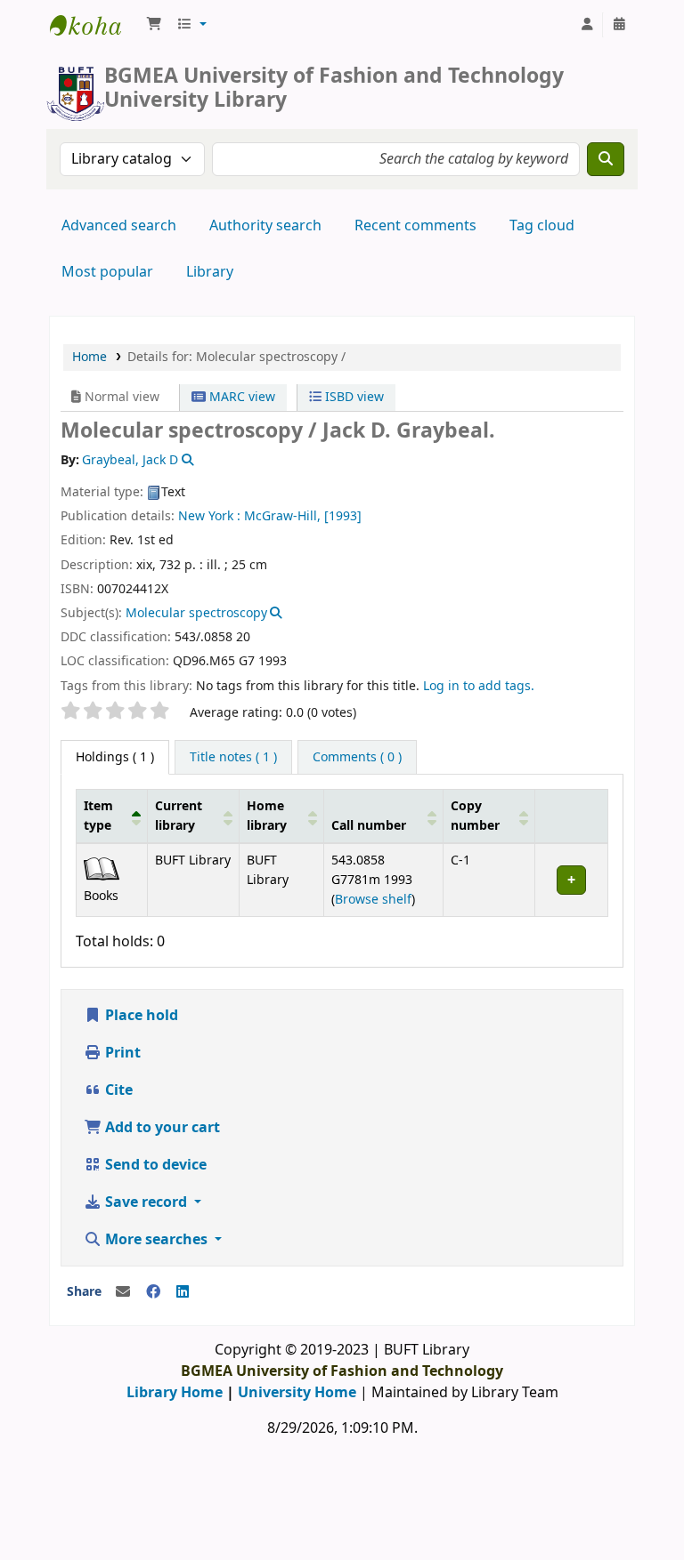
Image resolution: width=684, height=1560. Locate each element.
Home (89, 357)
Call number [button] (368, 825)
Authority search (265, 226)
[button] (154, 25)
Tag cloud (541, 226)
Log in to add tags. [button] (478, 686)
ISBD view (353, 397)
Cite (117, 1090)
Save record (146, 1202)
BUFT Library (94, 25)
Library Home (174, 1392)
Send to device (154, 1165)
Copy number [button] (475, 816)
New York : (209, 516)
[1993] (343, 516)
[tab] (233, 758)
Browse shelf (373, 899)
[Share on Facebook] (153, 1292)
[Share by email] (123, 1292)
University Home (297, 1392)
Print (121, 1053)
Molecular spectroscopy (196, 613)
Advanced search (118, 226)
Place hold (140, 1015)
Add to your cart (161, 1127)
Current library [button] (178, 816)
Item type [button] (98, 816)
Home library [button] (267, 816)
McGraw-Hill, (282, 516)
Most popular (107, 272)
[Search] (605, 159)
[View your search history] (619, 25)
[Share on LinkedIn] (182, 1292)
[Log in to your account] (587, 25)
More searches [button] (156, 1239)
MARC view (240, 397)
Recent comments (415, 226)
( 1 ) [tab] (115, 757)
